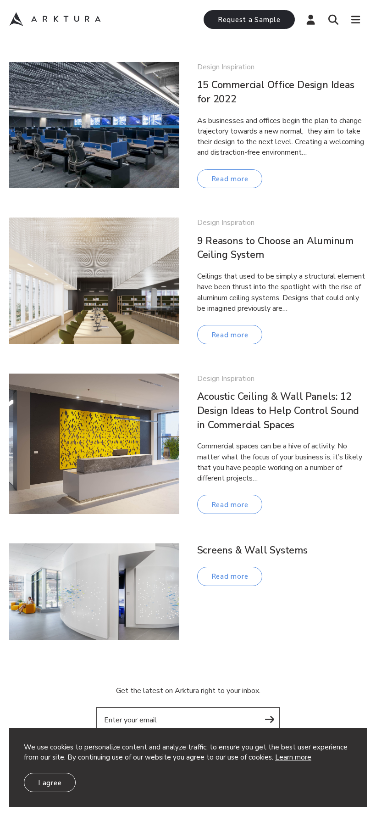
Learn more (293, 757)
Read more (230, 179)
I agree (49, 783)
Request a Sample (249, 19)
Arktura (55, 19)
